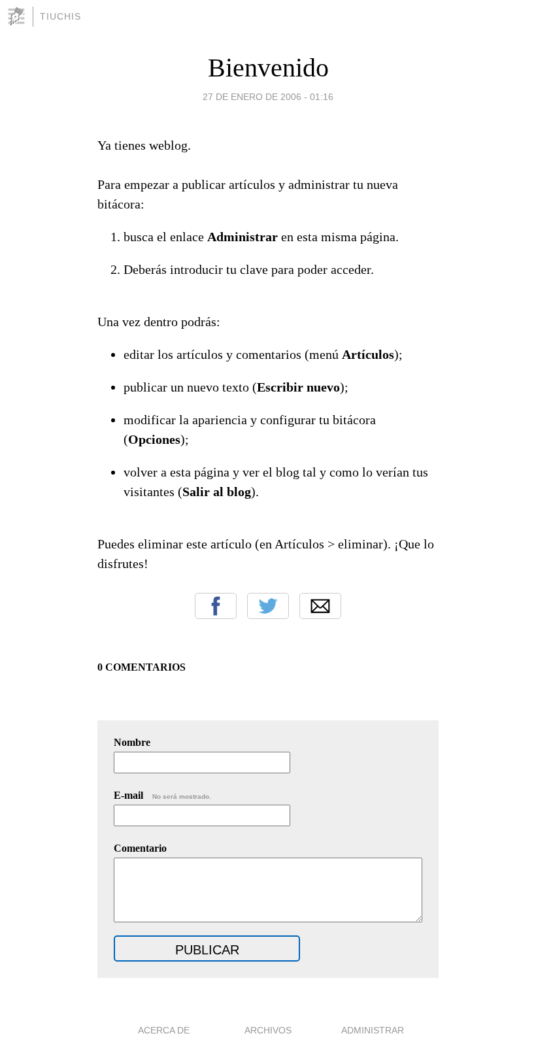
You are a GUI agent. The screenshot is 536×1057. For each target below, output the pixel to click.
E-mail (162, 795)
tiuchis (60, 16)
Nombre (132, 742)
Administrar (372, 1030)
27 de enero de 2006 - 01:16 (268, 97)
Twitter (268, 606)
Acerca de (164, 1030)
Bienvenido (268, 67)
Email (320, 606)
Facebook (216, 606)
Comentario (140, 848)
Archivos (268, 1030)
